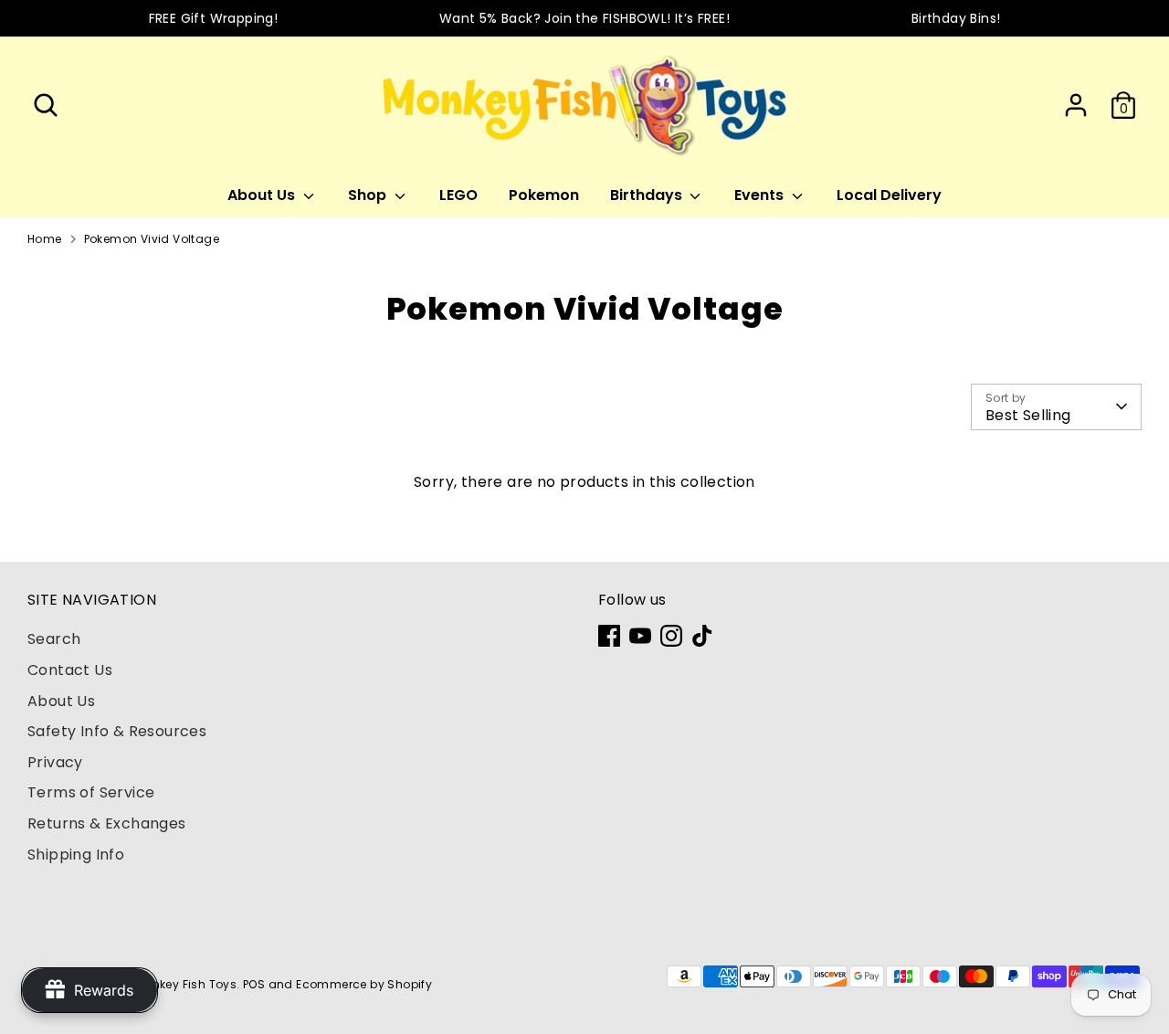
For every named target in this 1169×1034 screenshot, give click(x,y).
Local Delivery (889, 195)
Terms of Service (90, 792)
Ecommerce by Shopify (364, 984)
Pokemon (544, 195)
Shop (369, 195)
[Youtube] (640, 636)
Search (53, 638)
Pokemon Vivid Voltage (151, 239)
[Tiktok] (702, 636)
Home (44, 239)
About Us (263, 195)
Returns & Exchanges (106, 823)
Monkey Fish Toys (186, 984)
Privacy (55, 762)
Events (760, 195)
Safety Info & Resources (116, 731)
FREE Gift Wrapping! (214, 18)
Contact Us (69, 670)
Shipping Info (75, 854)
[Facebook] (609, 636)
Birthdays (648, 195)
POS (254, 984)
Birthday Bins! (956, 18)
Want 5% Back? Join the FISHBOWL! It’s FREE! (584, 18)
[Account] (1076, 105)
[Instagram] (671, 636)
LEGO (458, 195)
